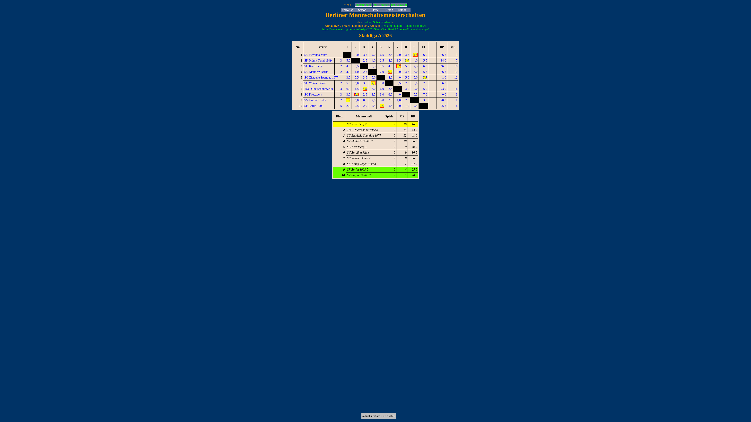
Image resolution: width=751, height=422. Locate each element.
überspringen (364, 4)
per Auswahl (399, 4)
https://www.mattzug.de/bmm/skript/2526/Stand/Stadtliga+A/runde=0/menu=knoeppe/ (375, 29)
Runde (402, 10)
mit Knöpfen (381, 4)
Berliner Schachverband (377, 22)
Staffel (375, 10)
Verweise (347, 10)
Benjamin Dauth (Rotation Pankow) (403, 25)
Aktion (388, 10)
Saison (362, 10)
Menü (347, 4)
